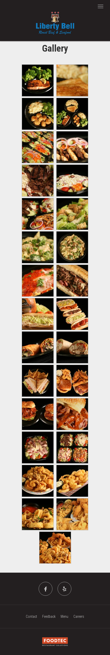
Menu (64, 616)
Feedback (49, 616)
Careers (78, 616)
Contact (31, 616)
